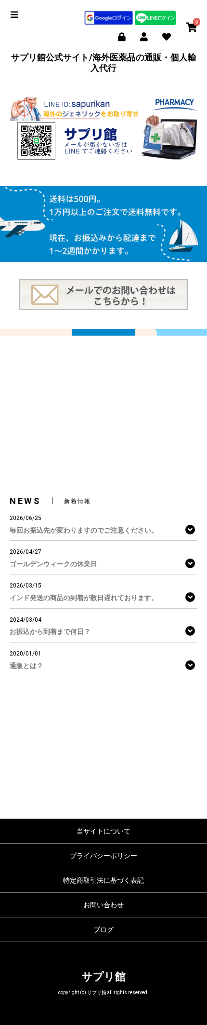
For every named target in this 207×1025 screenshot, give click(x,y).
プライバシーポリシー (103, 856)
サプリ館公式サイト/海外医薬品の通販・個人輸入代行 (103, 62)
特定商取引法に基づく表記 (103, 880)
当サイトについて (103, 831)
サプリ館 (104, 976)
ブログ (103, 929)
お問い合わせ (103, 905)
